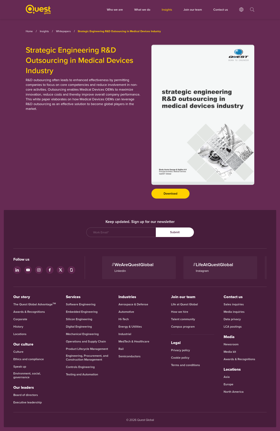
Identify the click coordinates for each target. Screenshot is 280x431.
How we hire (179, 312)
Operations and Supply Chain (86, 341)
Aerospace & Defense (133, 304)
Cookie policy (180, 358)
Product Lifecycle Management (87, 349)
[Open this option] (241, 13)
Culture (18, 352)
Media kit (230, 352)
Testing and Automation (82, 374)
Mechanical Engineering (82, 334)
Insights (167, 9)
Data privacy (232, 319)
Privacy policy (180, 350)
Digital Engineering (79, 327)
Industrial (124, 334)
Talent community (183, 319)
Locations (19, 334)
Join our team (192, 9)
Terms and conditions (185, 365)
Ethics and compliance (28, 359)
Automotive (126, 312)
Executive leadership (27, 402)
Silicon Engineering (79, 319)
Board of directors (25, 395)
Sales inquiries (234, 304)
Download (170, 193)
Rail (121, 349)
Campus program (183, 327)
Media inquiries (234, 312)
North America (234, 392)
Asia (227, 377)
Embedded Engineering (82, 312)
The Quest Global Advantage (34, 304)
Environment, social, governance (27, 375)
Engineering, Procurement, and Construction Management (87, 358)
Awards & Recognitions (29, 312)
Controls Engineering (80, 367)
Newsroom (231, 344)
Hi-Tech (123, 319)
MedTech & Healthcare (133, 341)
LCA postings (233, 327)
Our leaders (23, 387)
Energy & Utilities (130, 327)
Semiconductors (129, 356)
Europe (228, 384)
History (18, 327)
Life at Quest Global (184, 304)
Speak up (19, 367)
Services (73, 297)
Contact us (233, 297)
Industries (127, 297)
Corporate (20, 319)
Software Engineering (80, 304)
